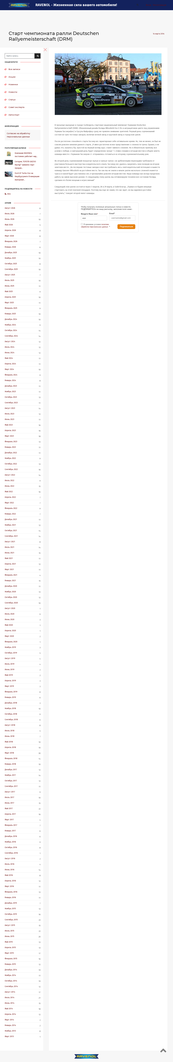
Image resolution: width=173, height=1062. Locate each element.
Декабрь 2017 (11, 769)
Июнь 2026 (9, 219)
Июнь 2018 (9, 736)
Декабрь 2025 (11, 252)
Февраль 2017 (11, 825)
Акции (12, 77)
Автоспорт (14, 115)
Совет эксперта (16, 107)
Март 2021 (9, 569)
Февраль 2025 (11, 308)
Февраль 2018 (11, 758)
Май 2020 (9, 625)
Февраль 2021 (11, 575)
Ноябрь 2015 (10, 908)
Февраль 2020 (11, 642)
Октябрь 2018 (11, 714)
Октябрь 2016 (11, 847)
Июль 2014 (9, 997)
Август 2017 (10, 792)
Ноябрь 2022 (10, 458)
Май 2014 (9, 1008)
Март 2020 (9, 636)
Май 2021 (9, 558)
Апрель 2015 (10, 947)
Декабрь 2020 (11, 586)
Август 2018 (10, 725)
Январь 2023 (10, 447)
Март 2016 (9, 886)
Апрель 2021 (10, 564)
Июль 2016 (9, 864)
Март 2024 (9, 369)
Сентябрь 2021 (11, 536)
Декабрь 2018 (11, 703)
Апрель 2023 (10, 430)
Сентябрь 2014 (11, 986)
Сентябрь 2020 (11, 603)
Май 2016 (9, 875)
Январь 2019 (10, 697)
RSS (9, 194)
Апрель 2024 (10, 364)
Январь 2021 (10, 580)
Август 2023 (10, 408)
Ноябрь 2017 (10, 775)
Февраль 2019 (11, 692)
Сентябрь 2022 (11, 469)
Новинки (13, 84)
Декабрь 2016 (11, 836)
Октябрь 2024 (11, 330)
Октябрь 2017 (11, 781)
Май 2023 (9, 425)
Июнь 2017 (9, 803)
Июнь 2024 (9, 352)
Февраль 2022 (11, 508)
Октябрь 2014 (11, 981)
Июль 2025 (9, 280)
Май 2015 (9, 942)
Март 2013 (9, 1036)
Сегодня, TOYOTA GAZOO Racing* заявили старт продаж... (25, 164)
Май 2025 (9, 291)
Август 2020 (10, 608)
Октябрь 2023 (11, 397)
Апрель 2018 (10, 747)
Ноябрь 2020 (10, 592)
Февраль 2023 (11, 441)
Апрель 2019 (10, 680)
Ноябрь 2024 (10, 325)
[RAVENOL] (19, 5)
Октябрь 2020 (11, 597)
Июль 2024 (9, 347)
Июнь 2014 (9, 1003)
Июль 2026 (9, 213)
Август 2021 (10, 541)
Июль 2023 (9, 414)
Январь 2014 (10, 1025)
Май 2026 (9, 225)
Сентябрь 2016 (11, 853)
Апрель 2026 (10, 230)
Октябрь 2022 (11, 464)
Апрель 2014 (10, 1014)
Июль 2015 (9, 931)
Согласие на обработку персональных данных (18, 135)
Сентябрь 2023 (11, 403)
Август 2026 (10, 208)
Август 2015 (10, 925)
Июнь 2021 (9, 553)
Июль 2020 (9, 614)
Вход (148, 5)
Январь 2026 (10, 247)
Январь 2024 (10, 380)
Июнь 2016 (9, 870)
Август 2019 (10, 658)
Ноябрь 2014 (10, 975)
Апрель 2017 (10, 814)
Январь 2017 (10, 831)
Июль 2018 (9, 731)
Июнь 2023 (9, 419)
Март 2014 (9, 1020)
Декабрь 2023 (11, 386)
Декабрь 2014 (11, 970)
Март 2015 (9, 953)
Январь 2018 (10, 764)
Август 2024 (10, 341)
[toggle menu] (45, 49)
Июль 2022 (9, 480)
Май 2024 (9, 358)
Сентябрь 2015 (11, 920)
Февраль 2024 (11, 375)
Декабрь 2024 (11, 319)
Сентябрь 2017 (11, 786)
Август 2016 (10, 858)
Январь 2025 (10, 314)
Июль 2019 (9, 664)
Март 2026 (9, 236)
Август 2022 (10, 475)
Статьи (12, 99)
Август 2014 (10, 992)
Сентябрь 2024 (11, 336)
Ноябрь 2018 (10, 708)
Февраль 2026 (11, 241)
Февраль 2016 (11, 892)
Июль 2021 (9, 547)
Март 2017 (9, 819)
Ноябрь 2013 (10, 1031)
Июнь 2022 (9, 486)
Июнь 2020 (9, 619)
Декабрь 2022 (11, 453)
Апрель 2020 (10, 630)
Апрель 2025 (10, 297)
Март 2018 (9, 753)
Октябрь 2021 (11, 530)
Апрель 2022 (10, 497)
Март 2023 (9, 436)
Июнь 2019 (9, 669)
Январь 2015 (10, 964)
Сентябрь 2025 (11, 269)
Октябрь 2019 (11, 653)
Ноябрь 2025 (10, 258)
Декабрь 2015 (11, 903)
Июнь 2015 (9, 936)
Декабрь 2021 (11, 519)
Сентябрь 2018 (11, 719)
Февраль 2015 (11, 958)
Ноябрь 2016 (10, 842)
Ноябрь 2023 (10, 391)
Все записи (14, 69)
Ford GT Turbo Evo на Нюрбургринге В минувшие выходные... (27, 176)
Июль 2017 (9, 797)
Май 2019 (9, 675)
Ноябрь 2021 (10, 525)
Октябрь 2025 (11, 264)
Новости (13, 92)
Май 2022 (9, 491)
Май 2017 (9, 808)
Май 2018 (9, 742)
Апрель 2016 (10, 881)
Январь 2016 (10, 897)
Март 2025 (9, 302)
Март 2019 (9, 686)
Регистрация (159, 5)
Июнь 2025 (9, 286)
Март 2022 (9, 503)
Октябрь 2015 (11, 914)
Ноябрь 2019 (10, 647)
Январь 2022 (10, 514)
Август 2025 (10, 275)
